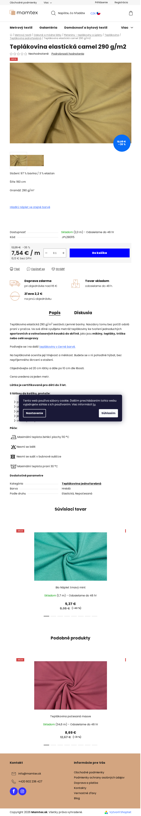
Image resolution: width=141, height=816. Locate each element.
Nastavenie (34, 413)
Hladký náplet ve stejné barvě (30, 207)
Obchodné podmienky (23, 2)
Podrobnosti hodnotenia (67, 54)
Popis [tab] (55, 313)
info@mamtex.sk (29, 774)
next (128, 572)
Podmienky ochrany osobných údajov (99, 777)
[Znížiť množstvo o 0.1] (46, 253)
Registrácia (121, 2)
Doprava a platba (86, 783)
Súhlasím (108, 413)
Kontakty (80, 788)
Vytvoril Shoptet (120, 812)
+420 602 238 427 (30, 782)
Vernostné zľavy (85, 793)
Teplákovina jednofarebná (81, 484)
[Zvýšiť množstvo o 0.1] (63, 253)
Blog (77, 798)
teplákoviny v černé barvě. (57, 347)
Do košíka (99, 253)
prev (12, 572)
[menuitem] (21, 27)
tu (94, 404)
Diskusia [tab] (83, 313)
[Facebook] (14, 791)
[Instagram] (22, 791)
